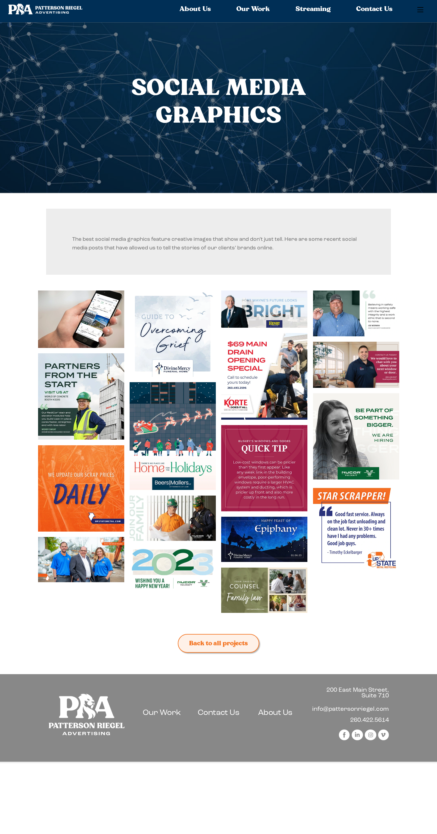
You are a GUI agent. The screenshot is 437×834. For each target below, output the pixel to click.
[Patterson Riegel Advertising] (45, 13)
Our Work (253, 8)
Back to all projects (218, 643)
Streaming (313, 8)
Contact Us (374, 8)
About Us (195, 8)
